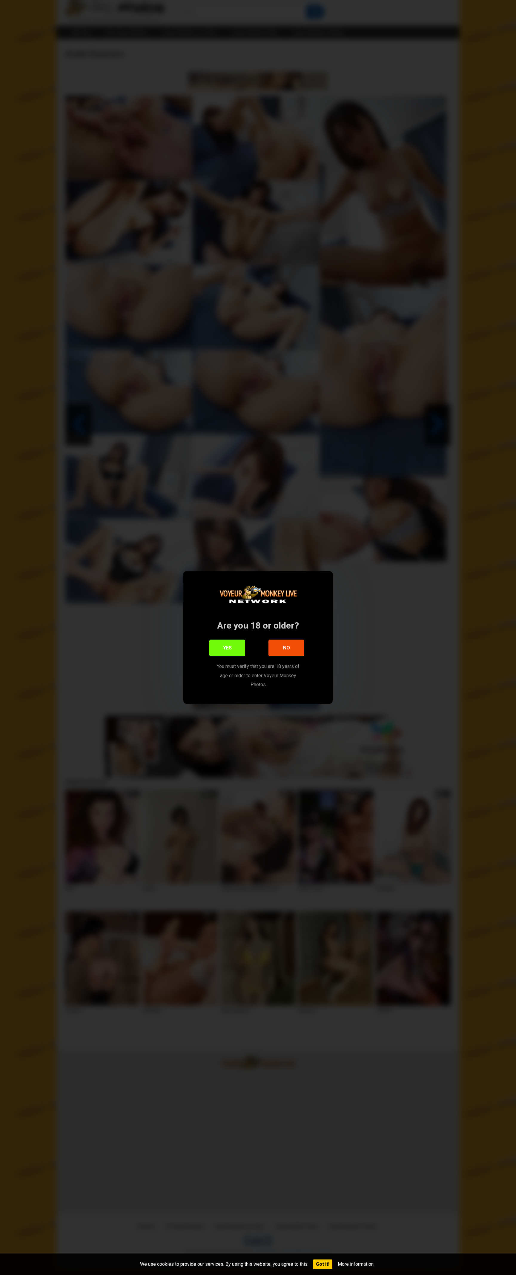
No (286, 648)
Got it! (322, 1264)
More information (356, 1264)
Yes (227, 648)
